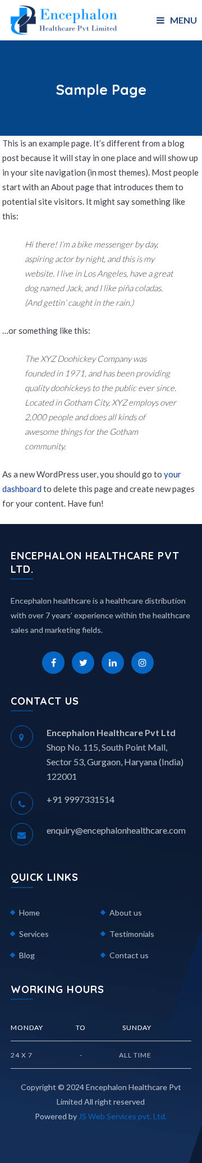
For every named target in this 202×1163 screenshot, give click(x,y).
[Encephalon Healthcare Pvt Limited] (64, 18)
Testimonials (131, 934)
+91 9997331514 (80, 799)
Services (34, 934)
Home (29, 912)
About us (125, 912)
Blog (27, 955)
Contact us (129, 955)
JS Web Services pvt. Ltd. (123, 1116)
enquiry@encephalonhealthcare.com (116, 830)
